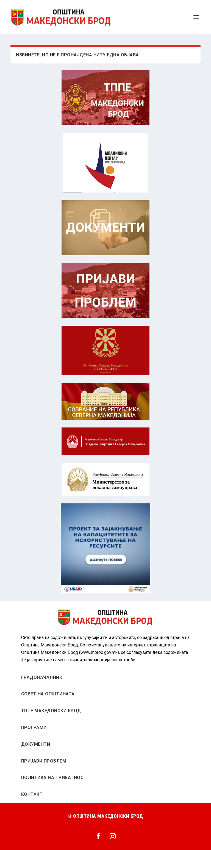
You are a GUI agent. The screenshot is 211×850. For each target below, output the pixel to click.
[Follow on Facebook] (98, 836)
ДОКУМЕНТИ (35, 744)
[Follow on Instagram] (113, 836)
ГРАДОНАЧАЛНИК (41, 677)
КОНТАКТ (32, 794)
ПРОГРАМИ (34, 727)
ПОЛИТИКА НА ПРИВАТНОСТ (54, 777)
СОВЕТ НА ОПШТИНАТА (48, 694)
